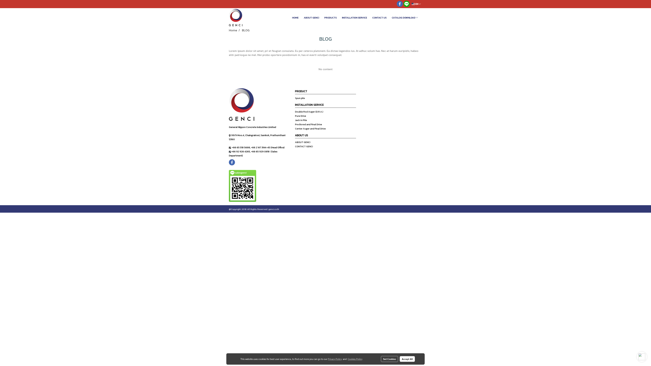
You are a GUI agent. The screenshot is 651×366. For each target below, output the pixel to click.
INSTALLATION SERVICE (354, 17)
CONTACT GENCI (304, 146)
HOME (295, 17)
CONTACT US (379, 17)
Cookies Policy (355, 358)
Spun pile (300, 98)
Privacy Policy (335, 358)
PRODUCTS (330, 17)
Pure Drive (300, 116)
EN (417, 4)
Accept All (407, 358)
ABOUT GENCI (311, 17)
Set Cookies (389, 358)
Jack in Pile (301, 120)
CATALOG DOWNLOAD (404, 17)
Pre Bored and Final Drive (308, 124)
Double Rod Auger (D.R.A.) (309, 112)
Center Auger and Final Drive (310, 128)
